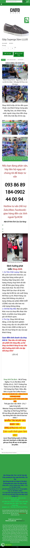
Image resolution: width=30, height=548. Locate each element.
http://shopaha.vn (20, 520)
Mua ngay (8, 53)
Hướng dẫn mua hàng (11, 59)
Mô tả (3, 59)
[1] (8, 48)
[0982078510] (3, 545)
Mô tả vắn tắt (20, 59)
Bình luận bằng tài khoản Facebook (9, 452)
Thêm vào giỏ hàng (19, 54)
